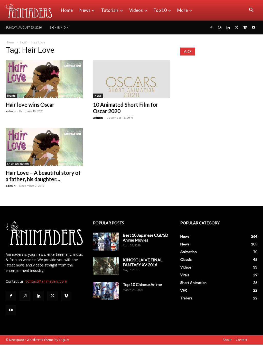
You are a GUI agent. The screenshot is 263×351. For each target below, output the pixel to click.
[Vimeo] (245, 27)
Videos (136, 10)
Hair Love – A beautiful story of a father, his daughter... (43, 175)
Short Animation (18, 163)
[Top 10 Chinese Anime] (106, 291)
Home (67, 10)
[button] (251, 10)
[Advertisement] (218, 94)
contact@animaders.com (46, 281)
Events (11, 95)
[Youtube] (253, 27)
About (227, 340)
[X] (236, 27)
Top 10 (160, 10)
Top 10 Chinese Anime (142, 284)
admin (11, 111)
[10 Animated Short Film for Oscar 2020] (131, 79)
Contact (241, 340)
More (182, 10)
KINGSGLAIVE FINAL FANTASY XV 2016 (142, 262)
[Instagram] (219, 27)
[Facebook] (211, 27)
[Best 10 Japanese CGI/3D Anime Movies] (106, 242)
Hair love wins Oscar (30, 104)
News (84, 10)
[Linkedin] (228, 27)
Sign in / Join (59, 27)
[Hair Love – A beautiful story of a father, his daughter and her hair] (44, 147)
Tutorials (110, 10)
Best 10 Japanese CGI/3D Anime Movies (145, 237)
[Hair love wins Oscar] (44, 79)
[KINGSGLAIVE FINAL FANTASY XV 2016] (106, 266)
